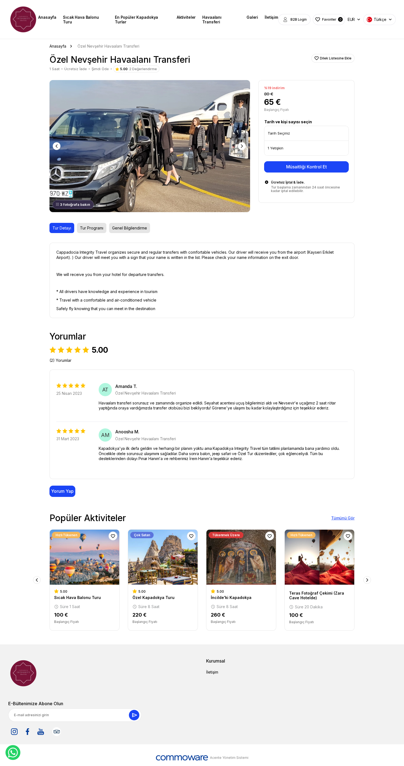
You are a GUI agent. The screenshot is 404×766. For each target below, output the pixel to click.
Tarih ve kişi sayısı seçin (288, 121)
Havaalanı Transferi (212, 19)
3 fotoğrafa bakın (75, 204)
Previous (57, 146)
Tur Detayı (61, 228)
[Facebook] (27, 731)
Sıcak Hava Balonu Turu (81, 19)
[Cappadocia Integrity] (23, 19)
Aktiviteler (186, 17)
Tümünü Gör (343, 518)
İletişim (271, 17)
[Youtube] (40, 731)
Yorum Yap (62, 491)
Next (242, 146)
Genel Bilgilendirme (129, 228)
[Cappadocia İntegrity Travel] (23, 673)
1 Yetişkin (275, 148)
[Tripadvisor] (56, 731)
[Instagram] (14, 731)
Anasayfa (47, 17)
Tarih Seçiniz (279, 133)
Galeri (252, 17)
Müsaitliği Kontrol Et (306, 166)
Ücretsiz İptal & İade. (288, 182)
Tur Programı (91, 228)
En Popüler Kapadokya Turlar (136, 19)
